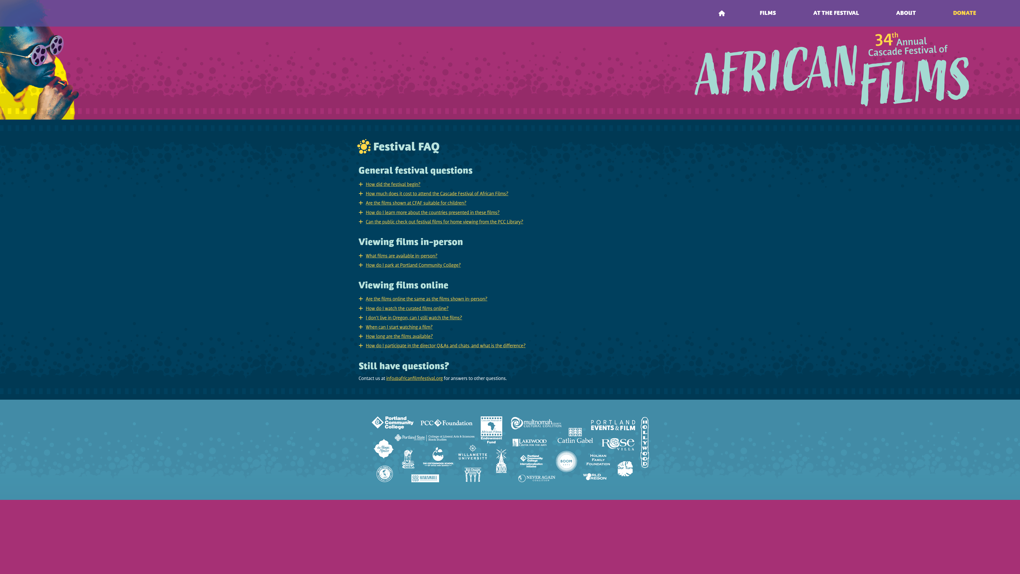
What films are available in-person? (401, 256)
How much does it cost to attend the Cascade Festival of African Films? (437, 194)
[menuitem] (722, 13)
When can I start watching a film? (399, 327)
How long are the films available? (399, 337)
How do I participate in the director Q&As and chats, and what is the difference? (446, 346)
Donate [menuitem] (964, 13)
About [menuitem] (906, 13)
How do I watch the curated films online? (407, 309)
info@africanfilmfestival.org (414, 379)
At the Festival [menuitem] (836, 13)
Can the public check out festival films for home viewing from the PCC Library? (444, 222)
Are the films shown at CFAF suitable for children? (416, 203)
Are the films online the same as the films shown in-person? (426, 299)
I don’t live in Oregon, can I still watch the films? (414, 318)
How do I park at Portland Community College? (413, 265)
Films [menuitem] (768, 13)
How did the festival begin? (393, 185)
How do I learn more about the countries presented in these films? (433, 213)
